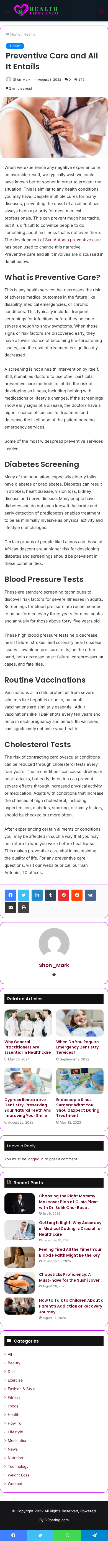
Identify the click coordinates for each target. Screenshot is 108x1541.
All (10, 1354)
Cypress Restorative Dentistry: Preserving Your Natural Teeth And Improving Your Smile (28, 1107)
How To (14, 1423)
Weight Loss (18, 1475)
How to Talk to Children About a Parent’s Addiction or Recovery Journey (71, 1306)
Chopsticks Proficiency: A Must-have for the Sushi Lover (69, 1277)
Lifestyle (15, 1432)
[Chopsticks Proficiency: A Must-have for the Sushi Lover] (19, 1283)
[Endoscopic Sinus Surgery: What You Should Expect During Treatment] (80, 1081)
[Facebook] (10, 895)
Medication (17, 1440)
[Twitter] (23, 895)
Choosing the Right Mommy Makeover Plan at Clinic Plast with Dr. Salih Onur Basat (68, 1201)
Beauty (14, 1363)
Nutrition (15, 1458)
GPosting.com (57, 1520)
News (13, 1449)
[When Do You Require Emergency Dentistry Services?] (80, 1023)
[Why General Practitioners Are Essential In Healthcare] (28, 1023)
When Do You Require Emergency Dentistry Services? (77, 1047)
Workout (15, 1483)
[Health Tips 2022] (36, 11)
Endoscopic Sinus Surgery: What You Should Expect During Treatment (77, 1107)
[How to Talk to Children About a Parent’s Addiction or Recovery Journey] (19, 1306)
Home (14, 34)
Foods (13, 1406)
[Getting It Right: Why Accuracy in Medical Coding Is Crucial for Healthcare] (19, 1230)
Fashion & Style (21, 1389)
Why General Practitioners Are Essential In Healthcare (27, 1047)
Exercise (15, 1380)
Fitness (14, 1397)
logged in (35, 1159)
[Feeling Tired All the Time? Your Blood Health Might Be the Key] (19, 1257)
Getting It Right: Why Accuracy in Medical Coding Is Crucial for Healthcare (70, 1228)
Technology (18, 1466)
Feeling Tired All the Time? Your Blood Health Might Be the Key (70, 1252)
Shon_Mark (21, 79)
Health (29, 34)
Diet (11, 1371)
